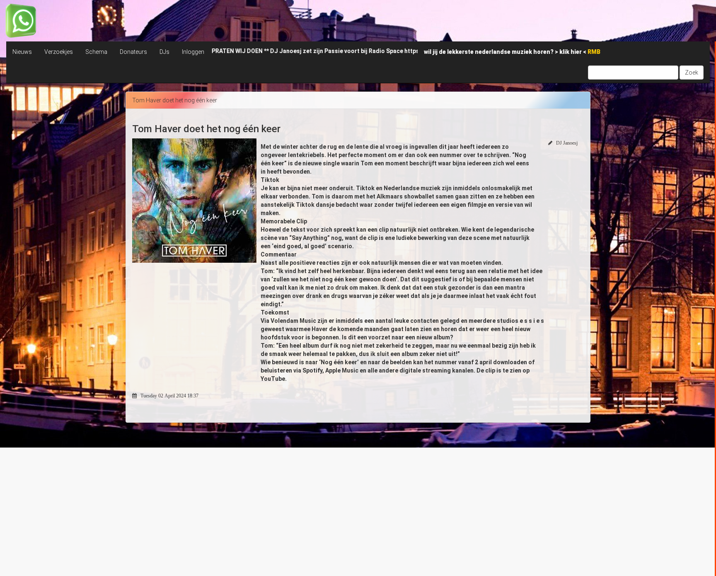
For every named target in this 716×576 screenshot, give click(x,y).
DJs (164, 51)
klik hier (571, 51)
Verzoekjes (58, 51)
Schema (96, 51)
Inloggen (193, 51)
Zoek (691, 72)
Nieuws (22, 51)
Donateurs (133, 51)
